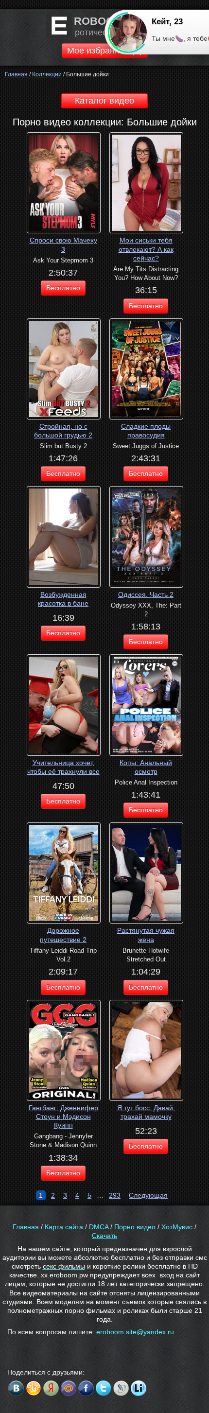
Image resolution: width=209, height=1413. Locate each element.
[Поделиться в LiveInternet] (138, 1388)
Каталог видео (104, 100)
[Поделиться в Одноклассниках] (33, 1388)
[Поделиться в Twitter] (103, 1388)
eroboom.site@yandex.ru (135, 1332)
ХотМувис (176, 1227)
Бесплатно (63, 288)
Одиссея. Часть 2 (146, 594)
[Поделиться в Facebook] (86, 1388)
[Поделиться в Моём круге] (51, 1388)
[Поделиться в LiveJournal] (121, 1388)
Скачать (104, 1235)
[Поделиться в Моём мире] (68, 1388)
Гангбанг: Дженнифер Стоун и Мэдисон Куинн (63, 1116)
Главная (26, 1227)
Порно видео (135, 1227)
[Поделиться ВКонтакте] (16, 1388)
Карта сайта (64, 1227)
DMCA (98, 1227)
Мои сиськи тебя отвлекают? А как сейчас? (146, 249)
